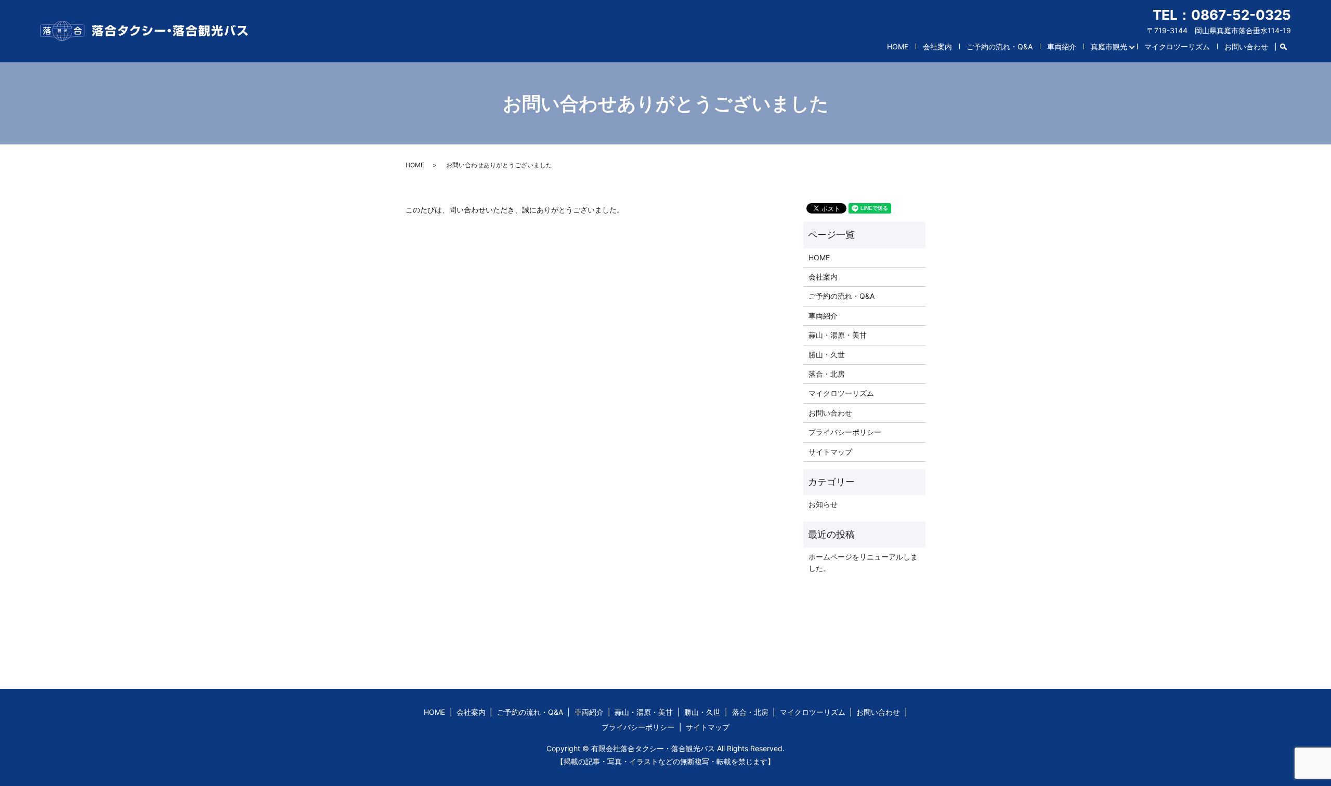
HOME (897, 46)
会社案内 (937, 46)
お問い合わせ (1246, 46)
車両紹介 (1061, 46)
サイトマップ (830, 451)
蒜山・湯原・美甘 (837, 334)
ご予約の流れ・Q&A (1000, 46)
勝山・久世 (826, 354)
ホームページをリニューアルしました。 (863, 562)
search (1287, 44)
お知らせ (823, 504)
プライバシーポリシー (844, 432)
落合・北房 (826, 373)
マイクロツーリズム (1177, 46)
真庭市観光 (1109, 46)
